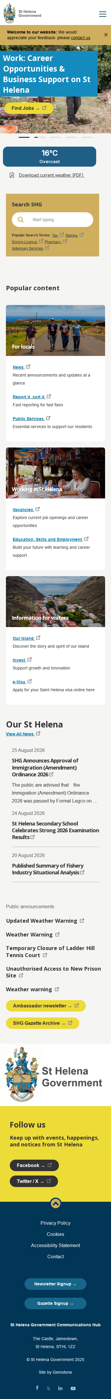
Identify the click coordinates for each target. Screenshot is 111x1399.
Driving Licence (25, 242)
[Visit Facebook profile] (37, 1388)
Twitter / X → (31, 1181)
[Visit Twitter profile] (48, 1388)
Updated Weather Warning (42, 920)
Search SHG (27, 204)
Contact (55, 1256)
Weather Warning (30, 934)
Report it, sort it (29, 396)
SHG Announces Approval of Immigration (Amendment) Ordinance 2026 (45, 767)
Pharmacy (53, 242)
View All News (20, 734)
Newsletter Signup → (55, 1284)
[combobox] (57, 219)
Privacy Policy (55, 1223)
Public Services (29, 418)
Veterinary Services (28, 248)
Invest (19, 660)
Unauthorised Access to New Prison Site (53, 972)
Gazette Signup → (55, 1303)
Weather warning (30, 989)
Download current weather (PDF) (52, 175)
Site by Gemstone (55, 1372)
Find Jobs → (26, 108)
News (19, 367)
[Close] (106, 35)
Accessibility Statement (55, 1245)
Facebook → (31, 1165)
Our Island (24, 638)
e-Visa (19, 681)
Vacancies (23, 509)
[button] (24, 137)
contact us (80, 37)
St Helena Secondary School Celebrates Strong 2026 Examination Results (55, 830)
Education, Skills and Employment (48, 539)
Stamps (71, 235)
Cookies (55, 1234)
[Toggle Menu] (102, 14)
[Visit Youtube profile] (73, 1388)
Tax (55, 235)
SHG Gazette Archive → (40, 1023)
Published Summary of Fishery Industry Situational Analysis (47, 869)
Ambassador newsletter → (43, 1006)
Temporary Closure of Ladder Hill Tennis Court (50, 951)
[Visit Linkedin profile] (60, 1388)
